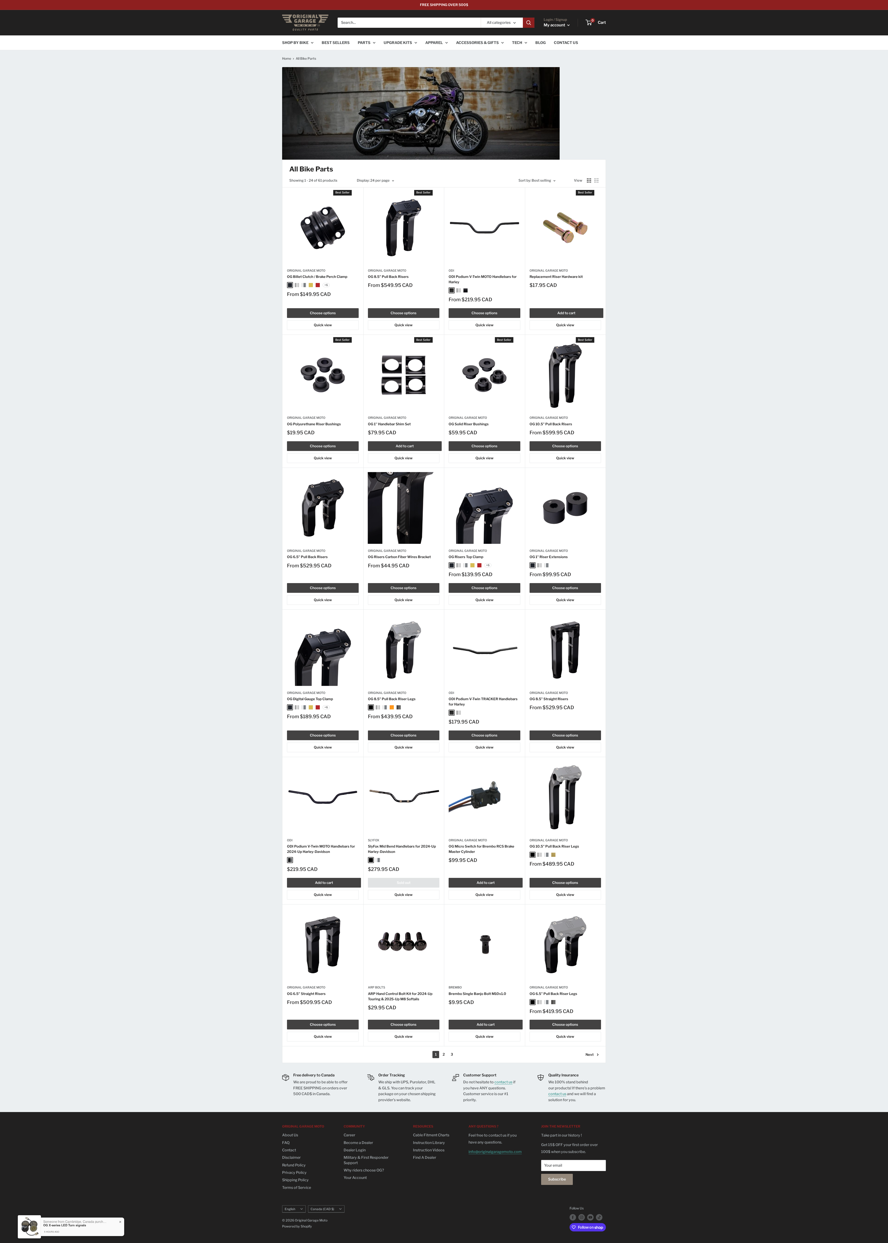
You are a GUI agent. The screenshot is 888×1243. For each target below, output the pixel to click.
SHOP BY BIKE (295, 42)
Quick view (323, 325)
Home (286, 58)
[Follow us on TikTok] (599, 1217)
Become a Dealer (358, 1142)
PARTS (364, 42)
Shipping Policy (295, 1180)
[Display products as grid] (589, 180)
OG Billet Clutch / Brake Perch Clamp (317, 277)
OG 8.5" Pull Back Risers (388, 277)
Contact (289, 1150)
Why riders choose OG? (364, 1170)
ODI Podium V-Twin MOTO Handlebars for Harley (483, 279)
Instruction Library (429, 1142)
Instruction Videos (428, 1150)
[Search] (528, 23)
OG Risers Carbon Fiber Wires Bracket (399, 557)
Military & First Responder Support (366, 1160)
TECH (517, 42)
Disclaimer (291, 1157)
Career (349, 1135)
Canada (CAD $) (322, 1209)
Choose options (323, 313)
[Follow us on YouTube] (590, 1217)
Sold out (403, 883)
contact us (503, 1082)
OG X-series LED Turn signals (64, 1225)
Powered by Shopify (297, 1226)
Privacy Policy (294, 1172)
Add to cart (566, 313)
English (290, 1209)
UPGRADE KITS (398, 42)
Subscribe (557, 1179)
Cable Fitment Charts (431, 1135)
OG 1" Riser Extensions (549, 557)
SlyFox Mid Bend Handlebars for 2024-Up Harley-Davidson (402, 849)
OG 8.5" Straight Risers (549, 699)
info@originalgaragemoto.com (495, 1152)
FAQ (286, 1142)
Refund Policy (294, 1165)
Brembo (455, 987)
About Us (290, 1135)
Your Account (355, 1177)
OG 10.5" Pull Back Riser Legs (554, 846)
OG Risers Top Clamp (466, 557)
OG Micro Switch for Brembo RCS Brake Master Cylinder (481, 849)
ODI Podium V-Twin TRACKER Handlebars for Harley (483, 701)
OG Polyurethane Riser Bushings (314, 424)
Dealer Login (355, 1150)
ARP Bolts (376, 987)
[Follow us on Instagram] (581, 1217)
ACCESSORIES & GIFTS (477, 42)
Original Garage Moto (306, 270)
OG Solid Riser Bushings (469, 424)
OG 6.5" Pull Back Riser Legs (553, 994)
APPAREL (434, 42)
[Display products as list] (597, 180)
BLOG (540, 42)
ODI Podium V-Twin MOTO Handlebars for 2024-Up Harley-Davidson (321, 849)
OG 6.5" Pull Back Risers (307, 557)
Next (590, 1055)
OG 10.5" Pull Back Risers (551, 424)
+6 (326, 285)
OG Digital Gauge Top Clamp (310, 699)
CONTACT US (566, 42)
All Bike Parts (306, 58)
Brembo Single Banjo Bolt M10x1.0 (477, 994)
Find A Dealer (424, 1157)
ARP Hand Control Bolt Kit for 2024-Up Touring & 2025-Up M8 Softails (400, 996)
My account (555, 25)
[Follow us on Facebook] (573, 1217)
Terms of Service (296, 1187)
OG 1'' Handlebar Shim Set (389, 424)
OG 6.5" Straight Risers (306, 994)
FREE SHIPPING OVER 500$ (444, 5)
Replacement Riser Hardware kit (556, 277)
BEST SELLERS (336, 42)
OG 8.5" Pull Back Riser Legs (392, 699)
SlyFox (373, 840)
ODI (451, 270)
